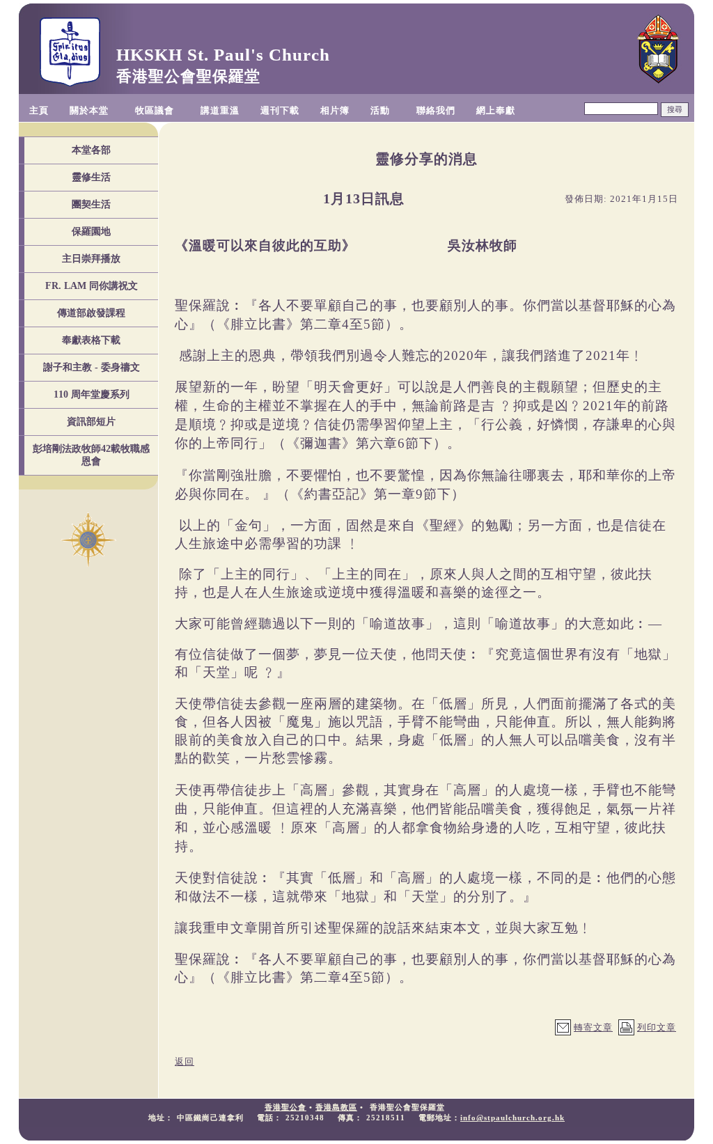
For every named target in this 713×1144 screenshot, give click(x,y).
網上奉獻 (495, 110)
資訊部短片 (91, 421)
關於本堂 (89, 110)
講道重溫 (220, 110)
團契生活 (91, 204)
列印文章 (656, 1027)
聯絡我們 (435, 110)
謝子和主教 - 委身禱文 (91, 367)
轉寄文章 (593, 1027)
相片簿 (335, 110)
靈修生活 (91, 177)
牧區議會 (154, 110)
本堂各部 (91, 150)
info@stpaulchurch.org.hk (512, 1117)
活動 (380, 110)
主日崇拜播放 (91, 258)
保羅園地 (91, 231)
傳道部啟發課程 (91, 313)
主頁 (39, 110)
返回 (184, 1061)
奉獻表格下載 (91, 340)
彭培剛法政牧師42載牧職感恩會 (91, 455)
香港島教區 (336, 1107)
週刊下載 (279, 110)
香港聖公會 (285, 1107)
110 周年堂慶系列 (92, 394)
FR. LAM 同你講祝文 (91, 286)
